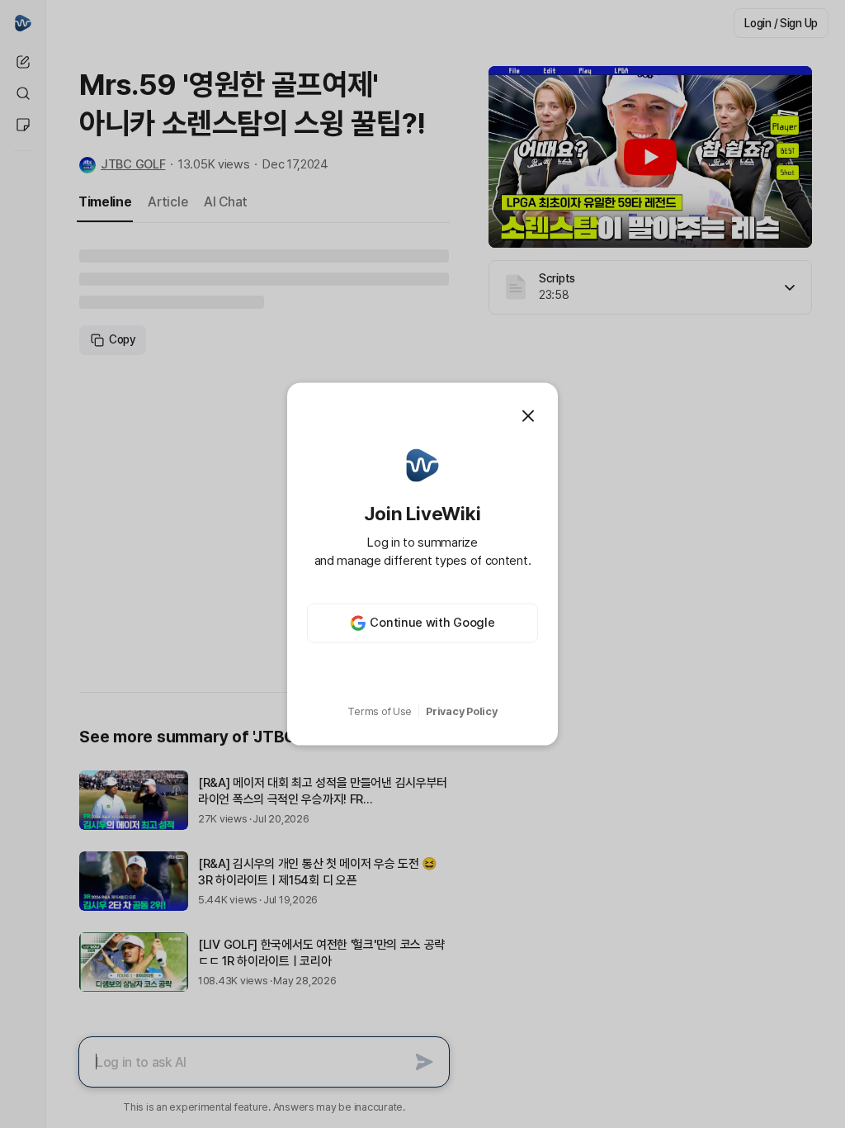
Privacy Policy (461, 711)
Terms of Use (379, 711)
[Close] (528, 416)
